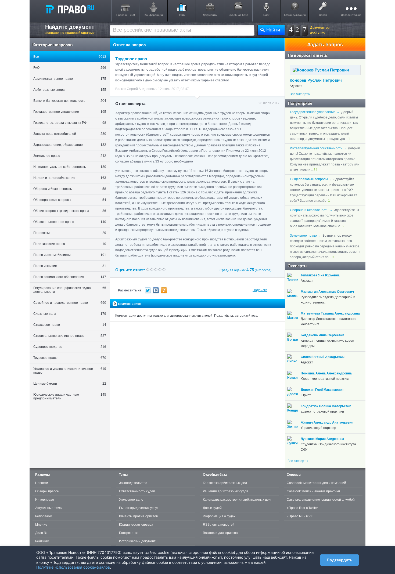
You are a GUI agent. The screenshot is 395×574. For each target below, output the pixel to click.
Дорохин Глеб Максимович (322, 390)
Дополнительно (351, 14)
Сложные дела (69, 314)
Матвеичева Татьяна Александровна (330, 313)
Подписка (260, 290)
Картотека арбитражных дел (225, 483)
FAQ (69, 68)
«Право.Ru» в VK (300, 516)
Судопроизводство (69, 347)
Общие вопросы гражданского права (69, 211)
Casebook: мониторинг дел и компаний (316, 483)
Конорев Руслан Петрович (316, 80)
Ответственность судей (137, 491)
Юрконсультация (295, 14)
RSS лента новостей (219, 524)
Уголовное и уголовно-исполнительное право (69, 370)
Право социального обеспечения (69, 277)
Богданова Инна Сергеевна (322, 335)
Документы (210, 14)
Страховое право (69, 325)
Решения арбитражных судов (225, 491)
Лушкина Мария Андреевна (322, 439)
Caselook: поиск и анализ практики (313, 491)
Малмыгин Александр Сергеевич (327, 292)
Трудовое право (69, 358)
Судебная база (238, 14)
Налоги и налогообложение (69, 178)
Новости (41, 483)
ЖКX (182, 14)
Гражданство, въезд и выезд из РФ (69, 123)
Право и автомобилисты (69, 255)
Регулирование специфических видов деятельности (69, 290)
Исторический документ (137, 541)
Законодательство (133, 483)
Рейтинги (42, 541)
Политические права (69, 244)
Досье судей (212, 508)
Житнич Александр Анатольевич (327, 422)
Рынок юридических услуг (138, 508)
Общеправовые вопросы (69, 200)
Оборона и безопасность (69, 189)
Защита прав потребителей (69, 134)
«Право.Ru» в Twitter (302, 508)
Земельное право (69, 156)
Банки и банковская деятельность (69, 101)
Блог (266, 14)
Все (69, 57)
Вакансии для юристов (220, 533)
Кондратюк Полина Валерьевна (326, 406)
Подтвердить (339, 560)
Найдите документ (70, 29)
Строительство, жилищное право (69, 336)
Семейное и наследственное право (69, 303)
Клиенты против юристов (138, 516)
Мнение (41, 524)
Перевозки (69, 233)
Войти (323, 14)
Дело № (41, 533)
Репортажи (43, 516)
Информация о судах (219, 516)
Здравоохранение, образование (69, 145)
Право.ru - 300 (125, 14)
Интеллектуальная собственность (69, 167)
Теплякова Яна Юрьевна (320, 275)
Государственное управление (69, 112)
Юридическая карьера (136, 524)
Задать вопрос (325, 44)
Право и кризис (69, 266)
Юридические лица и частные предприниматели (69, 396)
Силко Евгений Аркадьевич (322, 357)
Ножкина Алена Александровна (326, 373)
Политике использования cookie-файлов (73, 567)
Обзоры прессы (47, 491)
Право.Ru (69, 9)
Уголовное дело (131, 499)
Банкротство (128, 533)
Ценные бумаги (69, 383)
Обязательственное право (69, 222)
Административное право (69, 79)
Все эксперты (300, 94)
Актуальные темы (48, 508)
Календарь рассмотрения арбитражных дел (237, 499)
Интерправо (44, 499)
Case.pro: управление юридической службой (321, 499)
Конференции (154, 14)
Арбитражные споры (69, 90)
